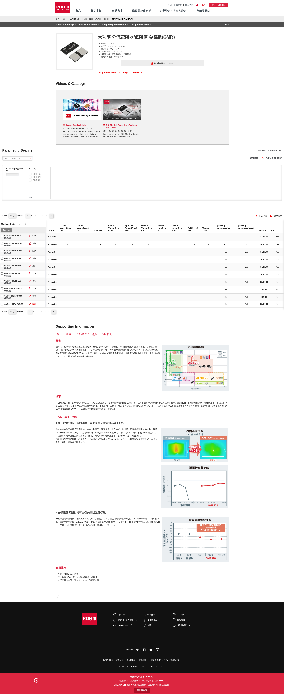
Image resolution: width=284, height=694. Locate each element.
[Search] (197, 4)
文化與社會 (152, 620)
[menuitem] (201, 11)
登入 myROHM (219, 5)
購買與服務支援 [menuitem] (141, 10)
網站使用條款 (108, 660)
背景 (59, 334)
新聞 (169, 5)
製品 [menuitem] (78, 10)
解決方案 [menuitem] (117, 10)
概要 (68, 334)
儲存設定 (278, 216)
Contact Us (136, 72)
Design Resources (140, 24)
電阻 (65, 19)
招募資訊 (178, 5)
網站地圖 (142, 660)
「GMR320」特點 (86, 334)
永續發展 (202, 10)
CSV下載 (263, 216)
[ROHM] (62, 8)
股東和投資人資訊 (125, 620)
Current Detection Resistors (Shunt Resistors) (89, 19)
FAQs (125, 72)
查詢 (34, 236)
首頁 (57, 19)
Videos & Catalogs (65, 24)
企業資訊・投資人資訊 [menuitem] (173, 10)
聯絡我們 (189, 5)
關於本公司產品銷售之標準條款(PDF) (166, 660)
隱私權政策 (131, 660)
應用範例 (106, 334)
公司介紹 (122, 614)
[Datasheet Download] (30, 236)
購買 (34, 304)
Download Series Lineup (163, 63)
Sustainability (123, 625)
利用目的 (120, 660)
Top (225, 24)
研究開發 (151, 614)
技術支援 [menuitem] (96, 10)
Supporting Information (114, 24)
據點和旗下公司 (184, 625)
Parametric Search (88, 24)
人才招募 (181, 614)
